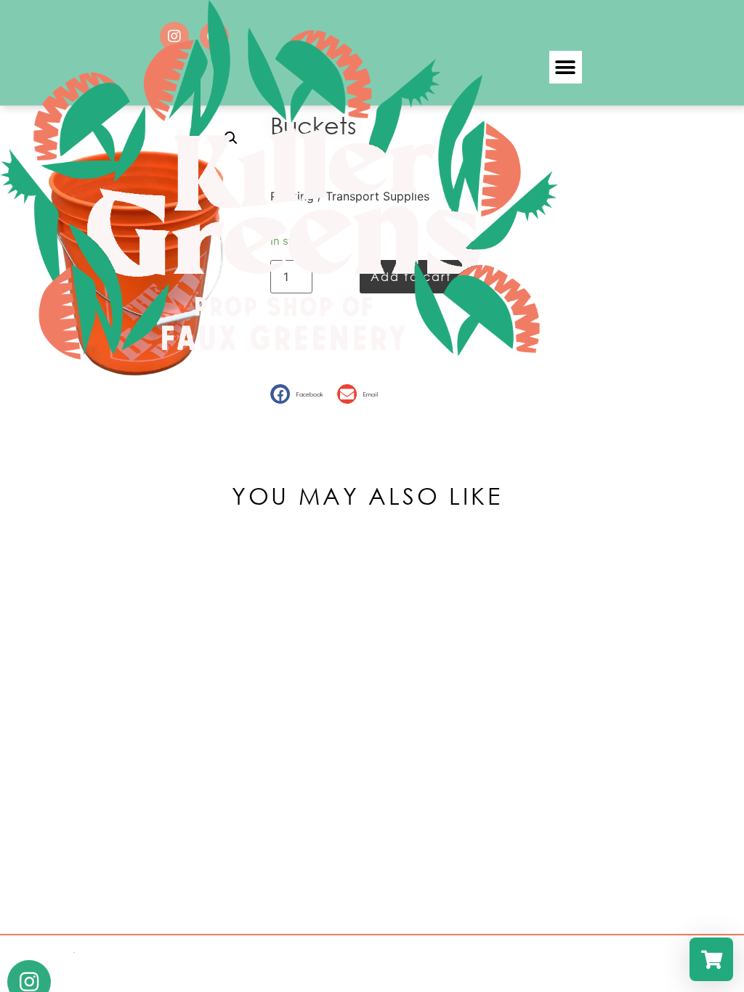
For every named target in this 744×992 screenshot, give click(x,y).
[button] (565, 67)
